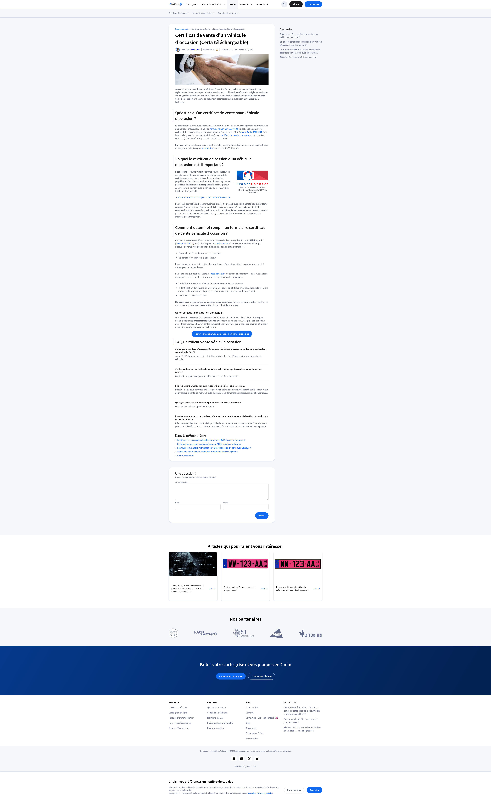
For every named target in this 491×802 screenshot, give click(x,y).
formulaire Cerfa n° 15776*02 (224, 128)
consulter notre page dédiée (260, 793)
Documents (251, 728)
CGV (254, 766)
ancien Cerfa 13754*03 (251, 132)
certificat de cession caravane (235, 135)
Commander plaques (262, 676)
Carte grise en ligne (178, 712)
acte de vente (217, 273)
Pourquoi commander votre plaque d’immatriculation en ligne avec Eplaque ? (214, 447)
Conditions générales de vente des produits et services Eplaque (207, 451)
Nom (177, 502)
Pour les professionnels (180, 722)
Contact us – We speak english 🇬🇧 (262, 717)
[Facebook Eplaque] (234, 758)
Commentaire (181, 482)
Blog (248, 722)
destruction (207, 148)
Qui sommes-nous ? (216, 707)
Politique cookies (185, 455)
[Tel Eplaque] (284, 4)
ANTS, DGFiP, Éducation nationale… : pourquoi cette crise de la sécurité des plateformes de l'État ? (302, 710)
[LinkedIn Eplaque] (241, 758)
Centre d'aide (252, 707)
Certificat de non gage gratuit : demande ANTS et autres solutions (209, 443)
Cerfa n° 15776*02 (184, 243)
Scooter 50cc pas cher (179, 728)
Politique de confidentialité (220, 722)
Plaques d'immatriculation (181, 717)
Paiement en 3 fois (254, 733)
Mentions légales (215, 717)
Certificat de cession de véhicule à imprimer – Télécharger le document (211, 440)
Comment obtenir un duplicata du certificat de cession (204, 197)
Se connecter (252, 738)
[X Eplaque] (249, 758)
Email (225, 502)
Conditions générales (217, 712)
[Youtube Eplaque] (257, 758)
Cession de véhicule (178, 707)
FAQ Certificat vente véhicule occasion (298, 57)
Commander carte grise (230, 676)
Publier (261, 515)
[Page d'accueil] (175, 4)
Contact (249, 712)
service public (221, 243)
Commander (313, 4)
